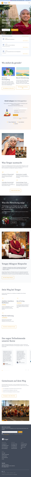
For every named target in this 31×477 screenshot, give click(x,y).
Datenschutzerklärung (6, 434)
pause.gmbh (15, 474)
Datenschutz (11, 472)
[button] (29, 3)
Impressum (8, 472)
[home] (5, 3)
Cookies (14, 472)
